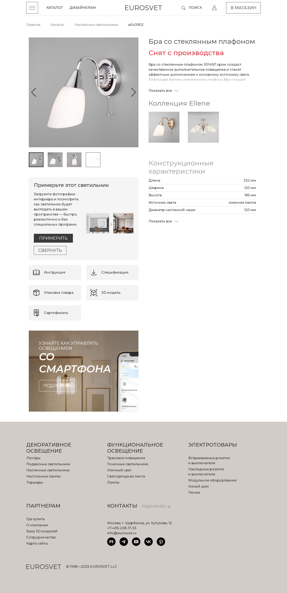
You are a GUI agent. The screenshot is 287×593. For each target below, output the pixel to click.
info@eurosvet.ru (121, 533)
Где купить (35, 519)
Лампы (113, 482)
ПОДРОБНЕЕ (153, 506)
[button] (34, 92)
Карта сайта (37, 543)
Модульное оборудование (212, 480)
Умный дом (198, 486)
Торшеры (34, 482)
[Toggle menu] (32, 8)
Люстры (33, 458)
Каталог (54, 8)
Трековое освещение (126, 458)
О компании (37, 525)
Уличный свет (119, 470)
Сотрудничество (41, 537)
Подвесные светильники (48, 464)
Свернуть (50, 250)
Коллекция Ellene (179, 103)
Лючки (194, 493)
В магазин (243, 7)
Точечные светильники (127, 464)
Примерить (53, 238)
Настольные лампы (43, 476)
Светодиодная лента (126, 476)
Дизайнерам (83, 8)
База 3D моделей (42, 531)
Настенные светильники (48, 470)
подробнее (57, 385)
